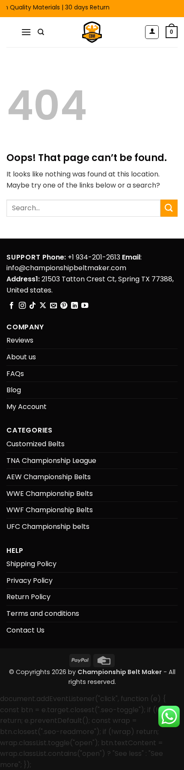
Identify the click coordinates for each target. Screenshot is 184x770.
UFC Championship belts (47, 526)
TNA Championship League (51, 461)
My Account (26, 407)
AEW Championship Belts (48, 477)
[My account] (152, 32)
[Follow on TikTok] (32, 306)
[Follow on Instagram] (22, 306)
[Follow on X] (42, 306)
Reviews (19, 340)
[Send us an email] (53, 306)
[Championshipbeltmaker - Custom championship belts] (92, 32)
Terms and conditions (42, 613)
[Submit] (169, 208)
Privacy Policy (29, 580)
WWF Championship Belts (49, 510)
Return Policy (28, 597)
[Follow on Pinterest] (63, 306)
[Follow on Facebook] (11, 306)
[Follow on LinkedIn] (74, 306)
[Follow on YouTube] (84, 306)
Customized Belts (35, 444)
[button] (26, 31)
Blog (13, 390)
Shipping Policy (31, 564)
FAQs (15, 374)
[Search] (41, 32)
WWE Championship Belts (49, 493)
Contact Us (25, 630)
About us (21, 357)
